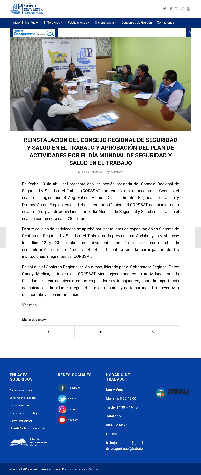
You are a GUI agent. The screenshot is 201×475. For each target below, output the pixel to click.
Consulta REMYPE (20, 405)
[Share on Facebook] (48, 332)
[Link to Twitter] (165, 9)
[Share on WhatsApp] (153, 332)
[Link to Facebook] (171, 9)
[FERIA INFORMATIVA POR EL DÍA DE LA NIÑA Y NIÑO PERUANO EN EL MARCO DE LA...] (198, 237)
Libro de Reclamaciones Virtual (27, 428)
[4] (100, 84)
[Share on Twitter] (101, 332)
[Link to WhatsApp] (182, 9)
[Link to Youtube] (188, 9)
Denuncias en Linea (21, 390)
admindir (117, 172)
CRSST (85, 172)
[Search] (188, 32)
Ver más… (30, 305)
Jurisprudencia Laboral (23, 397)
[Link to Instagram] (176, 9)
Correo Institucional (21, 420)
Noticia (97, 172)
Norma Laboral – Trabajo (24, 413)
